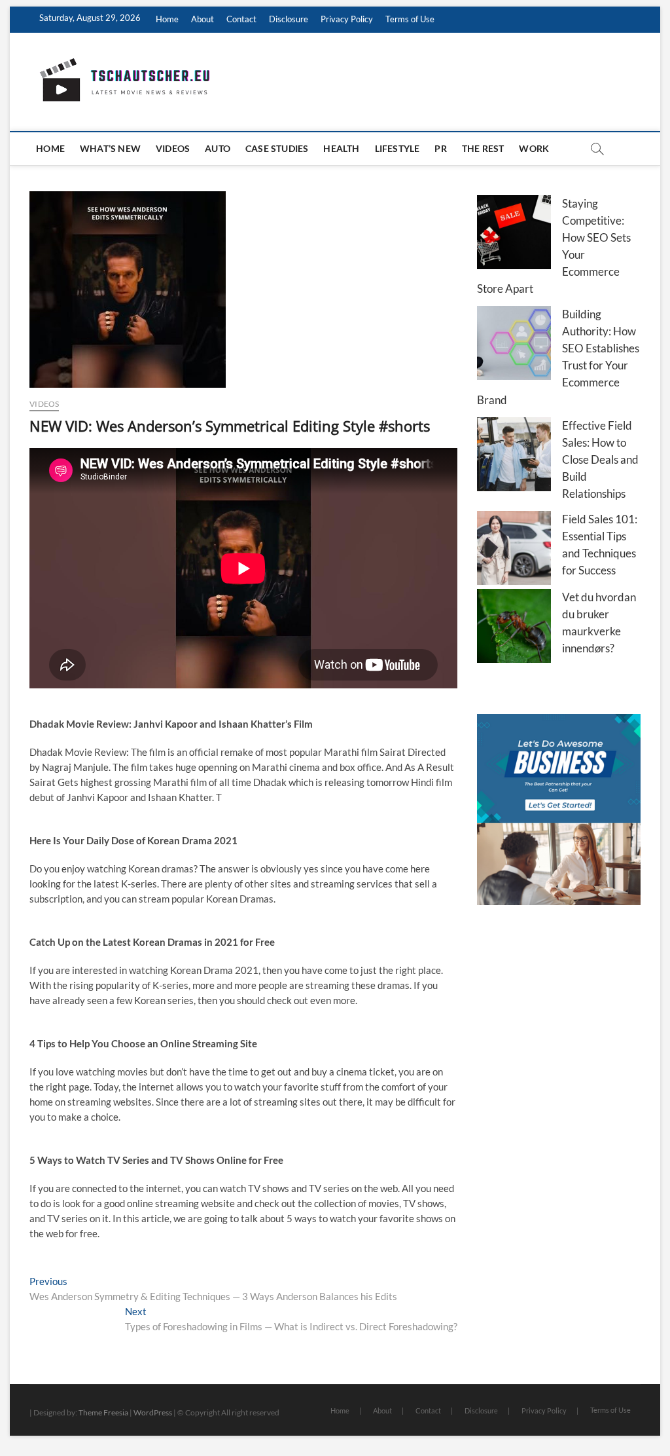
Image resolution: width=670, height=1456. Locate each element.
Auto (217, 148)
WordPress (152, 1412)
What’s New (110, 148)
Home (167, 19)
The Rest (483, 148)
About (202, 19)
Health (341, 148)
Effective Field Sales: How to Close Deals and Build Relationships (600, 459)
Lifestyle (397, 148)
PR (440, 148)
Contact (241, 19)
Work (534, 148)
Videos (173, 148)
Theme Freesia (103, 1412)
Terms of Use (409, 19)
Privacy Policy (347, 19)
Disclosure (288, 19)
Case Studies (276, 148)
